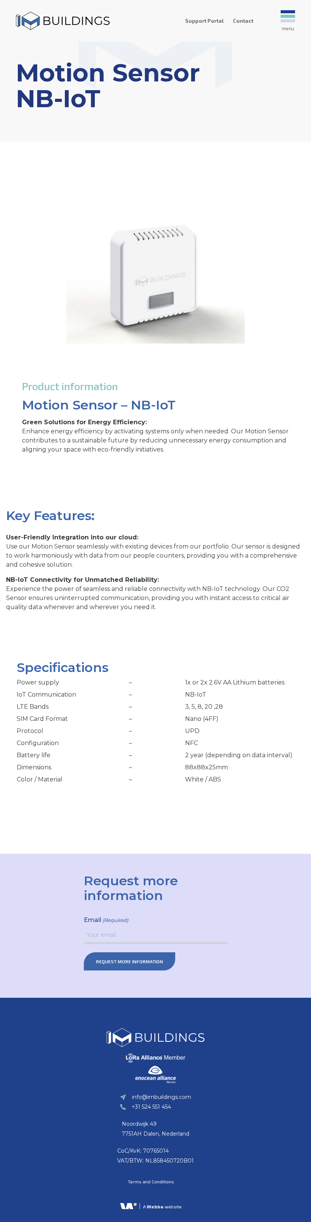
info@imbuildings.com (161, 1097)
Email (106, 920)
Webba (155, 1206)
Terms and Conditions (151, 1181)
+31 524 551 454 (151, 1106)
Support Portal (204, 20)
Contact (243, 20)
